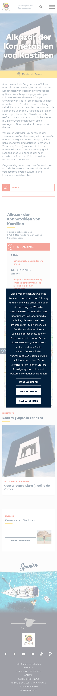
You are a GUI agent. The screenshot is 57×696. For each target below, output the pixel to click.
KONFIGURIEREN (28, 382)
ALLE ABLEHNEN (28, 391)
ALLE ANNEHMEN (28, 401)
